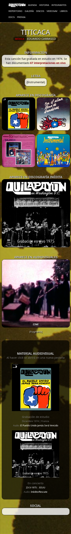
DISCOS (40, 11)
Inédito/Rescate (39, 491)
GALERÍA (29, 11)
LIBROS (63, 11)
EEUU (42, 487)
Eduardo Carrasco (41, 39)
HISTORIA (44, 5)
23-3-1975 (31, 487)
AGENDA (32, 5)
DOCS (12, 17)
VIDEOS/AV (52, 11)
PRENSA (21, 17)
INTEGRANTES (58, 5)
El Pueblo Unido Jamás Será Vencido (39, 425)
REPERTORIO (15, 11)
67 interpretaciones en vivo (48, 63)
